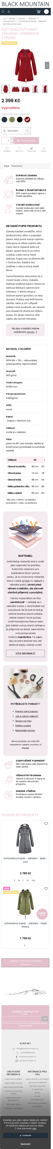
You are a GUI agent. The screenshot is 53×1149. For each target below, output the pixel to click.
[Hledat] (3, 12)
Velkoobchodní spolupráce (13, 1098)
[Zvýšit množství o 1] (11, 139)
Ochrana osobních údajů (13, 1092)
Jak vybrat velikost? (37, 1082)
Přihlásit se (44, 1018)
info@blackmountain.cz (27, 1048)
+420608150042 (27, 1052)
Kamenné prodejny (37, 1103)
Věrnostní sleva (13, 1104)
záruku (30, 332)
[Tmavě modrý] (4, 119)
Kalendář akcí (37, 1099)
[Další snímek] (47, 65)
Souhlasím (27, 1135)
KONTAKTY (37, 1106)
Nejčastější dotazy (25, 730)
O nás (37, 1096)
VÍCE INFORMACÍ (25, 653)
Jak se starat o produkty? (37, 1079)
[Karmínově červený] (27, 119)
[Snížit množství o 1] (11, 142)
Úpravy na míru (23, 720)
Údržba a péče (23, 725)
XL (28, 880)
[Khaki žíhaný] (12, 119)
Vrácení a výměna (13, 1108)
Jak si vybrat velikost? (26, 716)
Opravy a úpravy (37, 1086)
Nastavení (25, 1143)
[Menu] (46, 12)
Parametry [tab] (16, 165)
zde (34, 1128)
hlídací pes (31, 151)
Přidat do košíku (28, 140)
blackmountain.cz (27, 1056)
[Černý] (20, 119)
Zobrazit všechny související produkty (25, 963)
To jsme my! (37, 1089)
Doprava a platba (13, 1079)
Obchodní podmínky (13, 1087)
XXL (33, 880)
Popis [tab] (6, 165)
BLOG (37, 1092)
